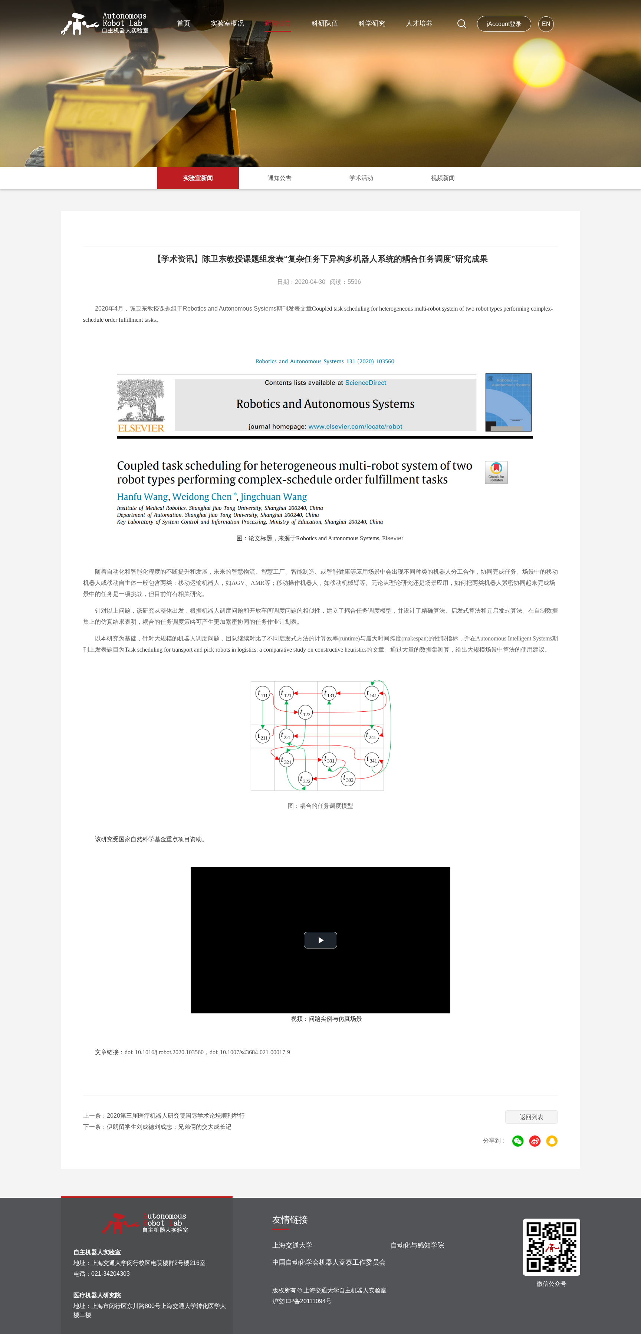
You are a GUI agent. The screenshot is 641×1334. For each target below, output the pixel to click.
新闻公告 (277, 23)
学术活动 (361, 178)
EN (546, 24)
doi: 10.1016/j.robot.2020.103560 (164, 1052)
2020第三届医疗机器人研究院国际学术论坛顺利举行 (176, 1115)
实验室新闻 (198, 178)
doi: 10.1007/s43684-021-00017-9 (250, 1052)
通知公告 (280, 178)
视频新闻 (443, 178)
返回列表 (531, 1117)
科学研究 (372, 23)
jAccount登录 (504, 24)
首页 (183, 23)
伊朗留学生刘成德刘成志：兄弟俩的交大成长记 (169, 1127)
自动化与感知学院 (417, 1245)
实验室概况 (227, 23)
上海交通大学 (292, 1245)
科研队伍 (325, 23)
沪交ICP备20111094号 (302, 1301)
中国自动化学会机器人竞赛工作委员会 (329, 1262)
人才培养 (419, 23)
